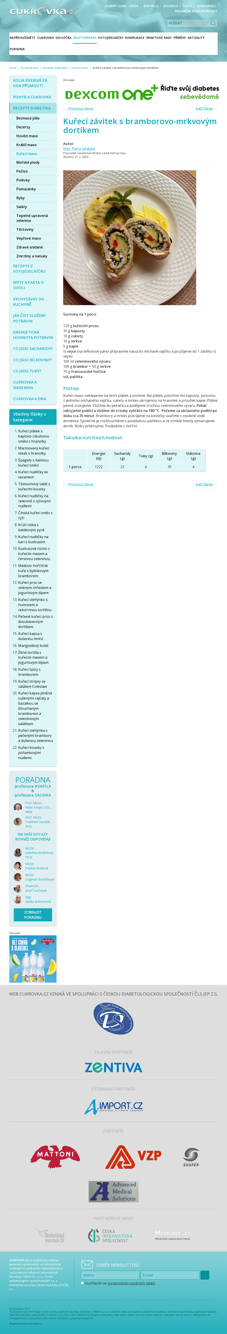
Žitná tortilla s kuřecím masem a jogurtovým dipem (33, 657)
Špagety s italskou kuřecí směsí (33, 463)
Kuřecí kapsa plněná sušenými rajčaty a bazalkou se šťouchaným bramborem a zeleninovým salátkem (35, 708)
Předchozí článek (81, 108)
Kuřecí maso (80, 68)
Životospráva (30, 68)
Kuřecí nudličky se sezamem (33, 474)
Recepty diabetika (55, 68)
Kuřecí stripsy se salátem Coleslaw (32, 684)
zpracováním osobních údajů (131, 1283)
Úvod (12, 68)
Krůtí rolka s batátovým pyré (31, 527)
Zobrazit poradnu (33, 915)
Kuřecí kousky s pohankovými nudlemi (31, 752)
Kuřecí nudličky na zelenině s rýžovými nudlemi (34, 501)
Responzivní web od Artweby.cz (25, 1323)
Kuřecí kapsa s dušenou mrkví (30, 636)
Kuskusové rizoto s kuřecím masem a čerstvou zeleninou (34, 553)
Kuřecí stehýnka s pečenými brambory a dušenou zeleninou (35, 735)
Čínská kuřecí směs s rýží (35, 515)
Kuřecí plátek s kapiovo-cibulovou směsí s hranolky (33, 436)
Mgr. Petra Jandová (79, 148)
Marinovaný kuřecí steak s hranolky (33, 451)
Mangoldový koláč (33, 645)
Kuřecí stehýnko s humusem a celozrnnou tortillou (34, 604)
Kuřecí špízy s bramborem (29, 672)
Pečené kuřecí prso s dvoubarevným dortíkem (35, 621)
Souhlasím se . (120, 1283)
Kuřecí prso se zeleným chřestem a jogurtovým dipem (34, 587)
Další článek (204, 108)
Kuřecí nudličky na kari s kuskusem (33, 539)
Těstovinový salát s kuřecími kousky (34, 486)
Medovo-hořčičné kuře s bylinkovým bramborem (33, 570)
